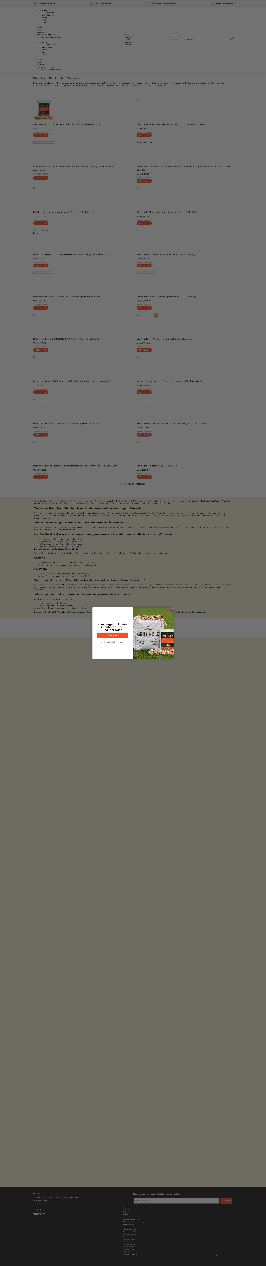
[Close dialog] (171, 610)
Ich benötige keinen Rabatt (112, 642)
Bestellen (113, 635)
